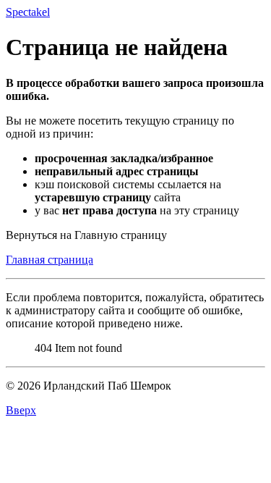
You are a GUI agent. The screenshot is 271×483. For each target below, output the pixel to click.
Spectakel (28, 12)
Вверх (21, 410)
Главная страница (49, 259)
